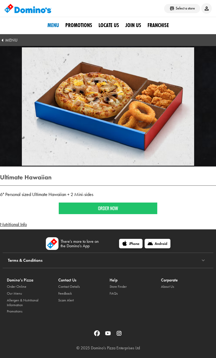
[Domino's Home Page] (28, 8)
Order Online (16, 286)
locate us (109, 25)
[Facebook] (97, 334)
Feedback (65, 293)
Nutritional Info (13, 224)
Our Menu (14, 293)
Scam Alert (66, 300)
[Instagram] (119, 334)
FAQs (114, 293)
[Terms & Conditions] (203, 260)
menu (53, 25)
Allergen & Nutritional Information (22, 302)
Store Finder (118, 286)
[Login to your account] (206, 8)
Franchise (158, 25)
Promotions (78, 25)
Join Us (133, 25)
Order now (108, 208)
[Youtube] (108, 334)
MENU (11, 40)
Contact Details (69, 286)
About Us (167, 286)
